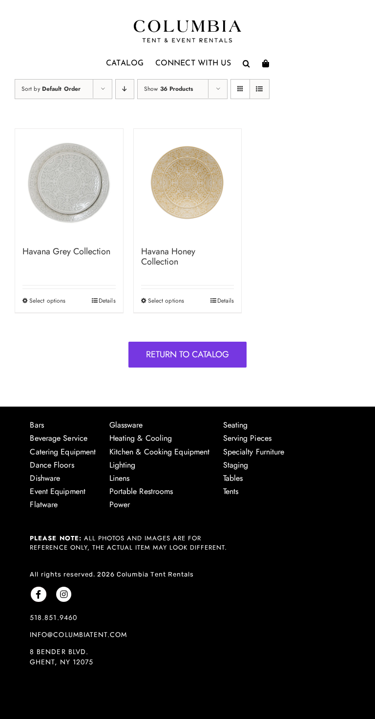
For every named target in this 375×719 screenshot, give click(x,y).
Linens (119, 478)
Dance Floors (52, 465)
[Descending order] (124, 89)
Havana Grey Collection (66, 251)
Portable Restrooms (141, 491)
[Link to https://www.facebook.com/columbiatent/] (38, 594)
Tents (231, 491)
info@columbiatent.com (78, 634)
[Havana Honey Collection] (188, 183)
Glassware (126, 425)
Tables (233, 478)
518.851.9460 (53, 617)
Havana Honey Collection (168, 256)
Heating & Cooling (140, 438)
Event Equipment (57, 491)
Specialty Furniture (254, 451)
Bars (36, 425)
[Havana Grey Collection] (69, 183)
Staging (236, 465)
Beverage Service (58, 438)
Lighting (122, 465)
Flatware (44, 504)
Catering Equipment (63, 451)
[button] (246, 63)
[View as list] (259, 89)
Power (119, 504)
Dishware (45, 478)
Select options (47, 300)
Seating (235, 425)
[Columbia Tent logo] (187, 22)
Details (107, 300)
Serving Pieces (247, 438)
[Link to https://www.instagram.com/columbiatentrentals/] (63, 594)
